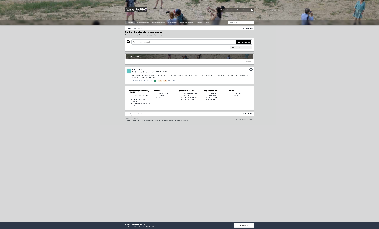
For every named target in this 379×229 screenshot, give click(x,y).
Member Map (172, 22)
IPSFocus (135, 118)
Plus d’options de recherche (241, 48)
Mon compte (212, 95)
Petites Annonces (158, 22)
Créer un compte (213, 97)
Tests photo (186, 95)
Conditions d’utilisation (152, 226)
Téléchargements (142, 22)
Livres (160, 97)
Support (199, 22)
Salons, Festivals (238, 93)
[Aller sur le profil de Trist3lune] (129, 71)
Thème (134, 120)
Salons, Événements (186, 22)
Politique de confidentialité (145, 120)
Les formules (212, 93)
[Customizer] (252, 10)
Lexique (235, 95)
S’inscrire (246, 10)
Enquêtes (161, 95)
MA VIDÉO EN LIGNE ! (160, 72)
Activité (129, 22)
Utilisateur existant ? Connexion (229, 10)
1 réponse (148, 81)
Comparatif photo (188, 99)
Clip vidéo (137, 70)
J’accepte (244, 225)
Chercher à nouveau (243, 42)
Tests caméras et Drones (190, 93)
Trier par (248, 61)
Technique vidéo (163, 93)
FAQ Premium (212, 99)
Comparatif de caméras (190, 97)
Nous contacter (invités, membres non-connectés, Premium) (171, 120)
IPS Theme (128, 118)
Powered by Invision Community (245, 119)
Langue (127, 120)
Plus (206, 22)
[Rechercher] (252, 22)
